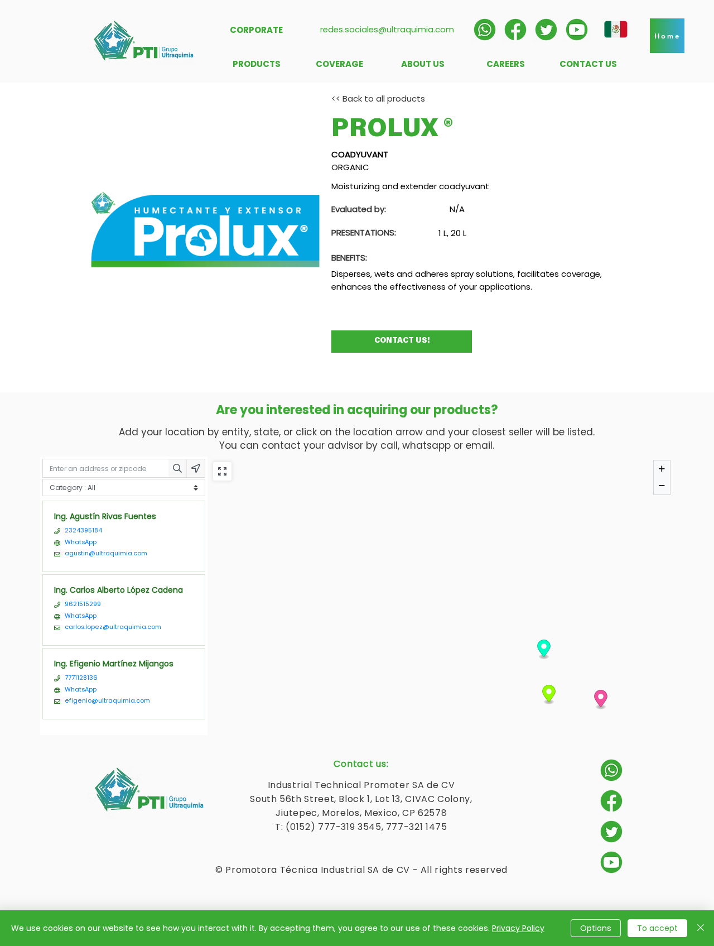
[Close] (700, 928)
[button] (667, 35)
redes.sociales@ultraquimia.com (387, 29)
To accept (657, 928)
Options (595, 928)
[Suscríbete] (576, 29)
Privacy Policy (518, 928)
